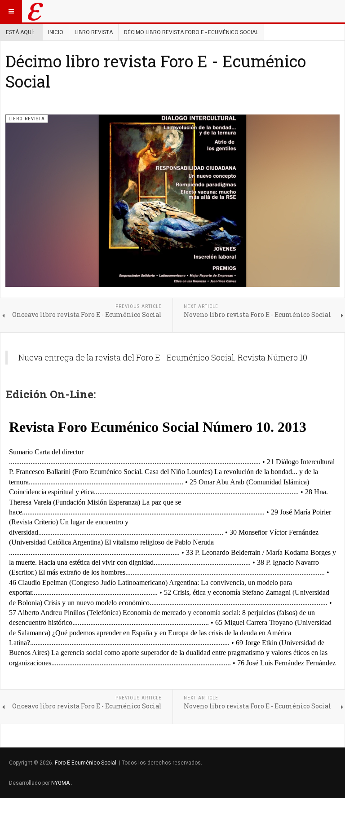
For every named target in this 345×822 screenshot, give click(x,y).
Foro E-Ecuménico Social (85, 763)
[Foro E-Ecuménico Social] (35, 11)
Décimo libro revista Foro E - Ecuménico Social (155, 71)
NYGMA (61, 783)
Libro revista (94, 32)
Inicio (55, 32)
